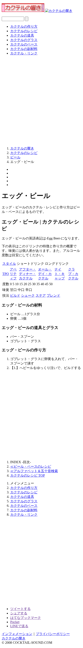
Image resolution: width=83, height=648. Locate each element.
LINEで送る (19, 626)
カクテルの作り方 (23, 26)
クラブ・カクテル (73, 274)
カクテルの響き (14, 638)
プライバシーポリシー (53, 634)
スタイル (9, 263)
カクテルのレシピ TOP (27, 475)
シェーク (28, 295)
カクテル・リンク (23, 53)
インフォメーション (17, 634)
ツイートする (20, 609)
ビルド (15, 295)
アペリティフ (13, 274)
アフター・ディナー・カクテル (27, 274)
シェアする (18, 613)
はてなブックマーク (25, 618)
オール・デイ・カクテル (45, 274)
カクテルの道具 (22, 35)
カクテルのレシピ (23, 31)
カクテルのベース (23, 44)
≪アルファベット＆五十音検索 (34, 471)
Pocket (14, 622)
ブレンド (53, 295)
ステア (41, 295)
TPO (5, 274)
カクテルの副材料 (23, 49)
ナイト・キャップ (59, 274)
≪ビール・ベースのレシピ (30, 466)
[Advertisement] (41, 100)
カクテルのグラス (23, 40)
